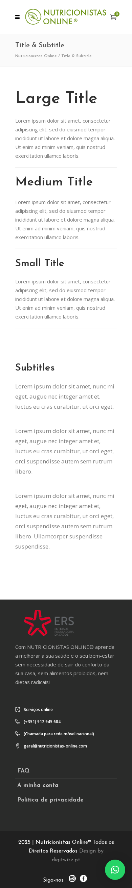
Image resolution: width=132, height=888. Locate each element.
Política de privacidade (50, 800)
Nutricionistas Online (36, 56)
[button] (115, 870)
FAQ (23, 771)
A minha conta (38, 785)
